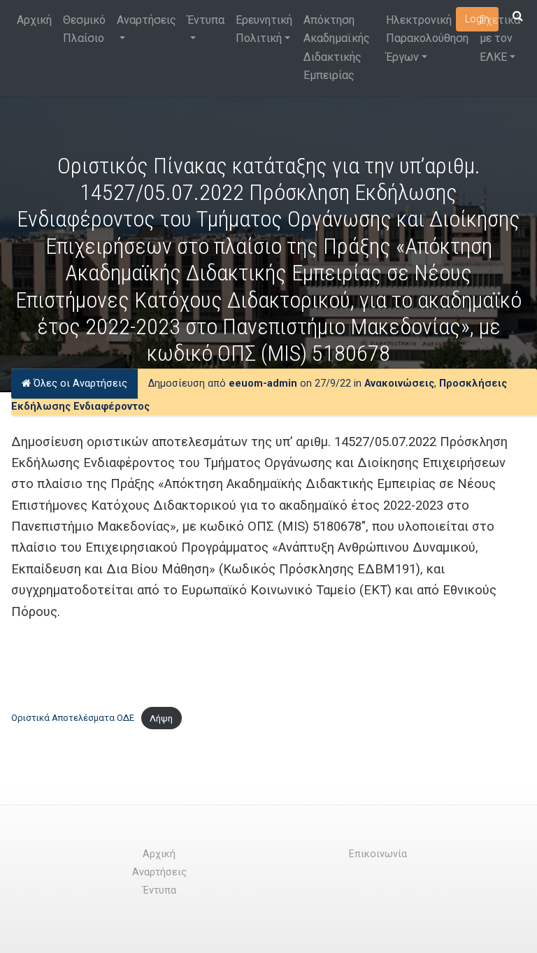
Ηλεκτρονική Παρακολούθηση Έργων (427, 38)
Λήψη (161, 718)
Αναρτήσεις (146, 20)
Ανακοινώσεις (399, 383)
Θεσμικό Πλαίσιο (84, 29)
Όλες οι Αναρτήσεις (79, 383)
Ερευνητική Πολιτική (264, 29)
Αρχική (34, 20)
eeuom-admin (263, 383)
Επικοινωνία (378, 854)
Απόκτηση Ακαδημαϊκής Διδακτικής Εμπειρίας (336, 47)
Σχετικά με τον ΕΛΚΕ (500, 38)
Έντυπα (205, 20)
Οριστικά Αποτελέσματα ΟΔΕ (72, 718)
